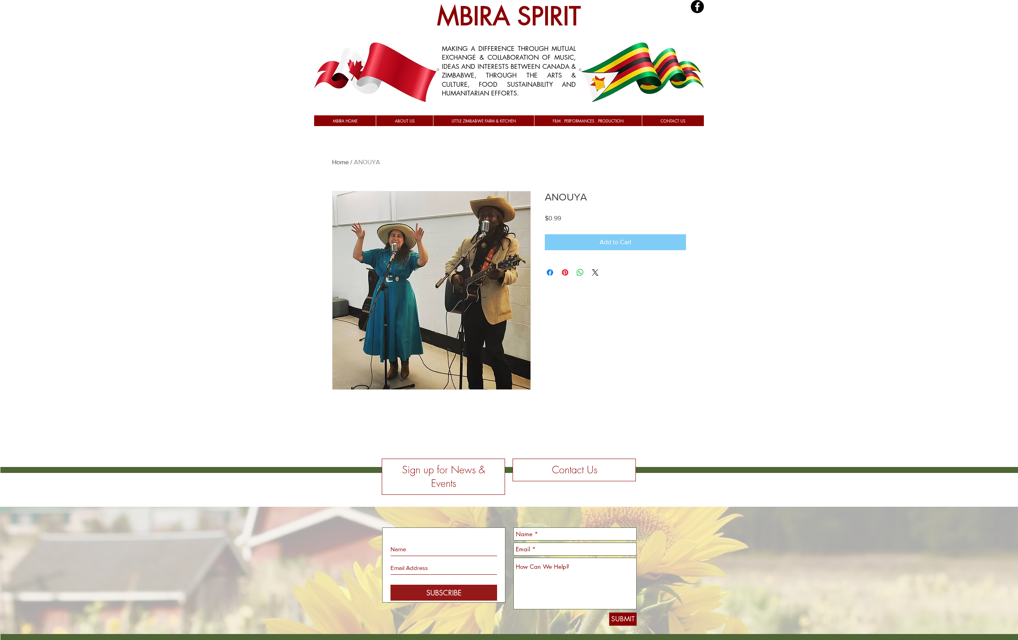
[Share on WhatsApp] (580, 272)
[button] (404, 120)
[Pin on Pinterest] (565, 272)
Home (340, 162)
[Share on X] (595, 272)
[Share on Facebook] (550, 272)
